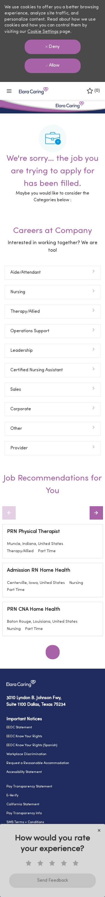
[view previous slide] (9, 513)
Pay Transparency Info (24, 813)
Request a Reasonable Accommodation (37, 763)
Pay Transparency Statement (29, 786)
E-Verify (12, 795)
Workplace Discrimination (26, 754)
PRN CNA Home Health (33, 609)
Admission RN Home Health (38, 570)
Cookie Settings (43, 32)
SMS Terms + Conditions (25, 822)
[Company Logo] (33, 91)
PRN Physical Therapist (33, 531)
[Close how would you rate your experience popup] (99, 830)
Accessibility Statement (24, 772)
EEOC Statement (19, 727)
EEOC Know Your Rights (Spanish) (31, 745)
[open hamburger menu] (9, 91)
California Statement (22, 804)
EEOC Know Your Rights (24, 736)
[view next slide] (96, 513)
